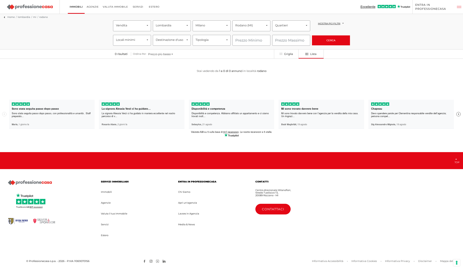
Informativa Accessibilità (327, 261)
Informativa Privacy (397, 261)
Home (11, 17)
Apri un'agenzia (187, 202)
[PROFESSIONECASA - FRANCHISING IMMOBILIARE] (30, 182)
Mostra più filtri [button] (329, 23)
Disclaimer (425, 261)
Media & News (186, 224)
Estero (104, 235)
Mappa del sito (449, 261)
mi (34, 17)
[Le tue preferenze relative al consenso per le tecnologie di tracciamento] (456, 262)
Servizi (105, 224)
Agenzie (106, 202)
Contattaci (273, 209)
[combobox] (132, 25)
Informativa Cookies (364, 261)
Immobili (106, 191)
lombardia (24, 17)
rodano (43, 17)
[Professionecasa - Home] (30, 7)
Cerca (330, 40)
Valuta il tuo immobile (114, 213)
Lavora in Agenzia (188, 213)
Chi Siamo (184, 191)
